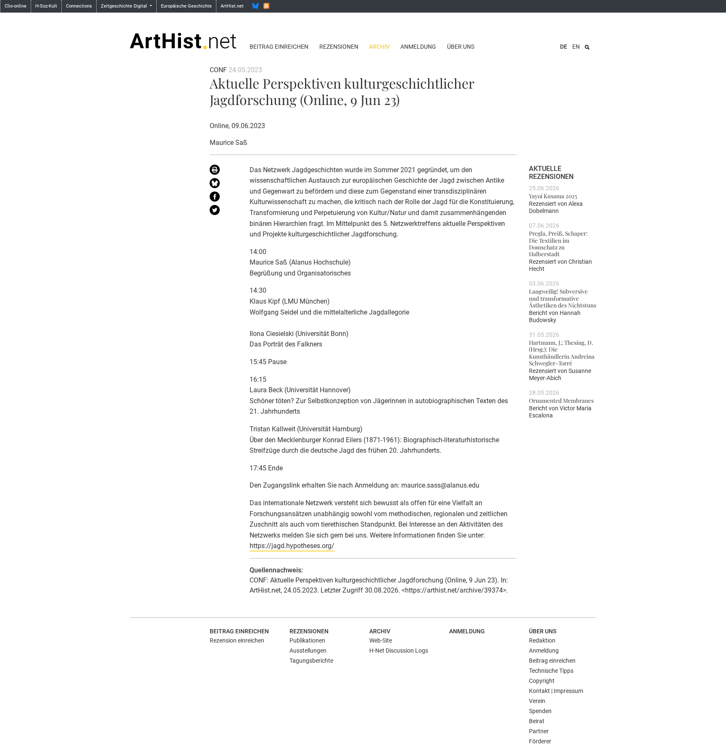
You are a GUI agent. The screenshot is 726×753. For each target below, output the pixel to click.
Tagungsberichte (311, 660)
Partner (539, 731)
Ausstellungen (307, 650)
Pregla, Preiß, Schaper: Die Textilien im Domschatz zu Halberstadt (558, 243)
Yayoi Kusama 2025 (553, 195)
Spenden (540, 711)
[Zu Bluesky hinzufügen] (223, 185)
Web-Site (380, 640)
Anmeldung (418, 46)
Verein (537, 701)
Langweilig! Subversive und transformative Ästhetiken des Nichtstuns (562, 298)
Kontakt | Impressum (556, 690)
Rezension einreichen (237, 640)
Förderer (540, 741)
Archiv (379, 46)
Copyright (542, 680)
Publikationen (307, 640)
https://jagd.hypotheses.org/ (292, 546)
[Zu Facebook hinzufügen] (223, 198)
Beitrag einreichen (279, 46)
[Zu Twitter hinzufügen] (223, 211)
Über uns (460, 46)
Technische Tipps (551, 670)
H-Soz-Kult (46, 6)
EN (576, 46)
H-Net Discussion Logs (398, 650)
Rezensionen (338, 46)
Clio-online (15, 6)
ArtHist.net (232, 6)
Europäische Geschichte (186, 6)
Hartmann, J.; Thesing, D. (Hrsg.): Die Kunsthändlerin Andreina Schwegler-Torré (561, 352)
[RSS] (266, 6)
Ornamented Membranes (561, 400)
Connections (79, 6)
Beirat (536, 721)
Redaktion (542, 640)
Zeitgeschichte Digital (124, 6)
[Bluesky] (255, 6)
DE (563, 46)
